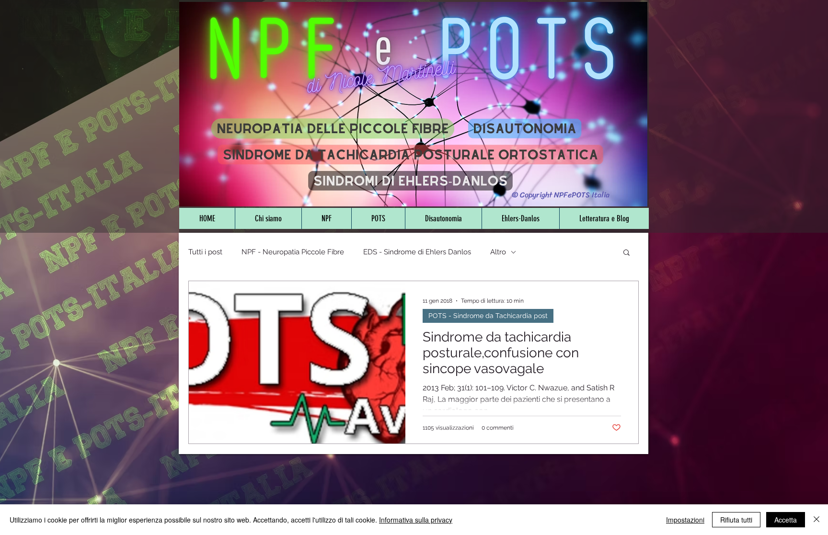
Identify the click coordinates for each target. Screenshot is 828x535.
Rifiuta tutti (736, 519)
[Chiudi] (816, 519)
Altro (498, 252)
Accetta (785, 519)
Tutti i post (205, 252)
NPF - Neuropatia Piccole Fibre (293, 252)
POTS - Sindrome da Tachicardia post (488, 315)
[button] (626, 253)
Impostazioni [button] (685, 519)
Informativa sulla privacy (415, 519)
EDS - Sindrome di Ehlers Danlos (417, 252)
